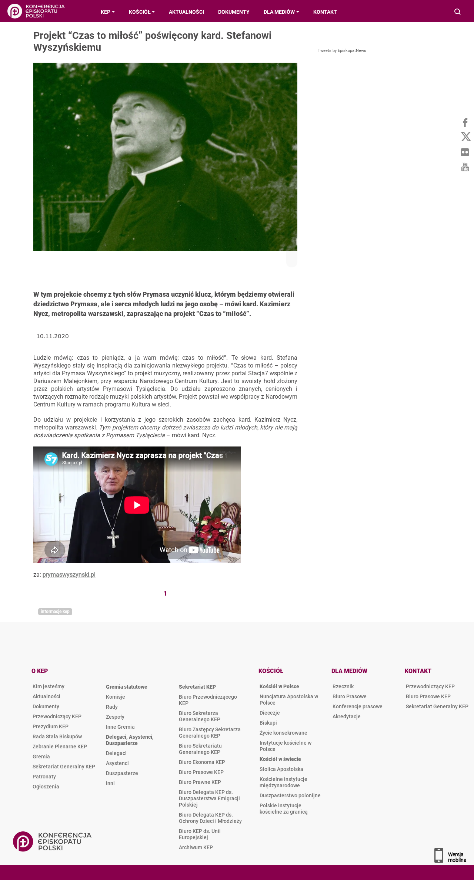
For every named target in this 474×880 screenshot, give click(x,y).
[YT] (464, 167)
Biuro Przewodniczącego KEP (208, 700)
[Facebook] (464, 122)
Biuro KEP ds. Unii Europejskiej (200, 834)
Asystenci (117, 763)
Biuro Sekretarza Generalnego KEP (199, 716)
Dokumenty (46, 706)
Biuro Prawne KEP (200, 782)
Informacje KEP (55, 611)
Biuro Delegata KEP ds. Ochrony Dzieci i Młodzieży (210, 818)
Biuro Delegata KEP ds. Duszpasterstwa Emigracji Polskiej (209, 798)
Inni (110, 783)
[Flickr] (464, 152)
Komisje (115, 697)
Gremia (41, 756)
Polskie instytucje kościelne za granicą (284, 808)
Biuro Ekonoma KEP (202, 762)
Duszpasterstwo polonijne (290, 795)
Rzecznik (343, 686)
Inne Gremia (120, 727)
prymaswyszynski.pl (69, 574)
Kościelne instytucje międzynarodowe (283, 782)
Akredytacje (347, 716)
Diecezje (270, 713)
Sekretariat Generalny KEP (64, 766)
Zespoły (115, 717)
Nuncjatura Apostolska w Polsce (289, 699)
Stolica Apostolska (281, 769)
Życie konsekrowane (283, 733)
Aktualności (46, 696)
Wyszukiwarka (458, 12)
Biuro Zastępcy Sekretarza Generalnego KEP (210, 732)
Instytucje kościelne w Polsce (285, 746)
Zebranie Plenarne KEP (60, 746)
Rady (112, 707)
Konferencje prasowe (358, 706)
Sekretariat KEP (197, 687)
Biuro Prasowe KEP (201, 772)
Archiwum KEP (196, 847)
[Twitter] (464, 137)
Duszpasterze (122, 773)
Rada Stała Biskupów (57, 736)
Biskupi (268, 723)
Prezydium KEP (51, 726)
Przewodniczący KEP (57, 716)
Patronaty (44, 777)
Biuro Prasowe (350, 696)
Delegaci (116, 753)
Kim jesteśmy (48, 686)
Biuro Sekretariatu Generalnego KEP (200, 749)
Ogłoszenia (46, 787)
